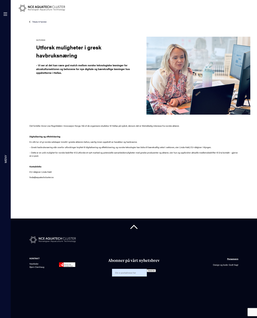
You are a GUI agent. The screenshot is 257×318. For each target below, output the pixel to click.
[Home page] (52, 240)
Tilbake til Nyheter (39, 21)
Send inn (151, 271)
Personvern (232, 258)
